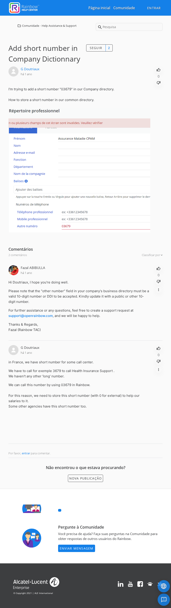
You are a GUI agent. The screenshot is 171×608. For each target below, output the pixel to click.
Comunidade (124, 7)
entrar (26, 453)
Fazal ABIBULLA (33, 267)
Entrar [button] (154, 8)
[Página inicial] (24, 7)
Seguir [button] (96, 48)
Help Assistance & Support (59, 26)
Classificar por (151, 255)
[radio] (158, 69)
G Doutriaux (30, 69)
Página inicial (99, 7)
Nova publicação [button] (85, 478)
